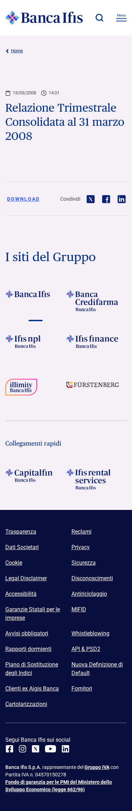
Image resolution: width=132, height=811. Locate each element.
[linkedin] (65, 749)
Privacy (80, 547)
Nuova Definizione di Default (97, 668)
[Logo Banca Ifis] (44, 18)
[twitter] (35, 749)
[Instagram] (22, 749)
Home (17, 50)
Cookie (13, 562)
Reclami (81, 531)
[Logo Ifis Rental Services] (96, 479)
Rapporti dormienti (28, 649)
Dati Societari (22, 547)
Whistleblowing (90, 633)
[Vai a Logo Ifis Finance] (96, 345)
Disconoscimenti (92, 578)
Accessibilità (21, 593)
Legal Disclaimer (26, 578)
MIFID (78, 609)
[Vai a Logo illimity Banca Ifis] (35, 389)
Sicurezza (83, 562)
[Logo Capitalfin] (35, 479)
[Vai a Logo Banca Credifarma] (96, 300)
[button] (99, 17)
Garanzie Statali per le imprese (32, 613)
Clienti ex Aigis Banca (32, 688)
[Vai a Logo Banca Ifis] (35, 300)
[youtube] (50, 749)
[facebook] (9, 749)
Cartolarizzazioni (26, 704)
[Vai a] (35, 345)
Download (23, 199)
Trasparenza (20, 531)
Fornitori (81, 688)
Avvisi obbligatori (26, 633)
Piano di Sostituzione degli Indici (31, 668)
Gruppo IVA (96, 767)
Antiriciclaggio (89, 593)
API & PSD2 (85, 649)
